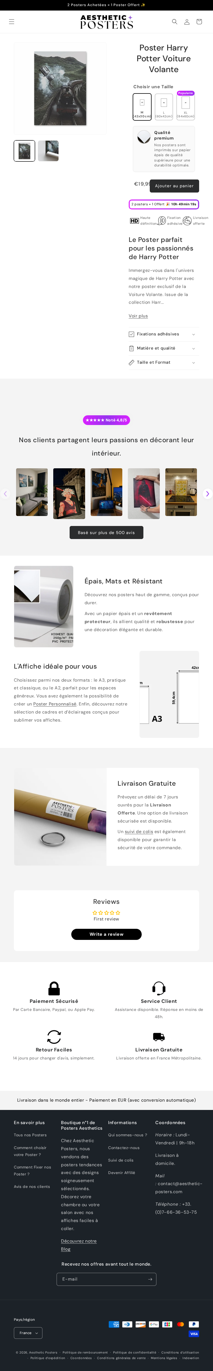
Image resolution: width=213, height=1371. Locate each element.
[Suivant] (207, 493)
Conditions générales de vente (121, 1358)
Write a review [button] (106, 934)
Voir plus (138, 316)
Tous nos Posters (30, 1134)
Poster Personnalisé (54, 704)
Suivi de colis (120, 1160)
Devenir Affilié (121, 1172)
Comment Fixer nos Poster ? (32, 1171)
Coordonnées (81, 1358)
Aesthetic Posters (43, 1352)
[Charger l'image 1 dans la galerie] (24, 150)
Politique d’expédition (48, 1358)
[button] (12, 22)
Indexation (190, 1358)
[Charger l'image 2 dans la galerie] (48, 150)
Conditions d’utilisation (180, 1352)
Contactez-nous (124, 1147)
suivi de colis (139, 832)
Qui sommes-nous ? (127, 1134)
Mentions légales (164, 1358)
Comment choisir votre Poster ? (30, 1151)
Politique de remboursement (85, 1352)
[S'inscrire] (150, 1279)
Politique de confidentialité (134, 1352)
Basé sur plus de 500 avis (106, 532)
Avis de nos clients (32, 1186)
